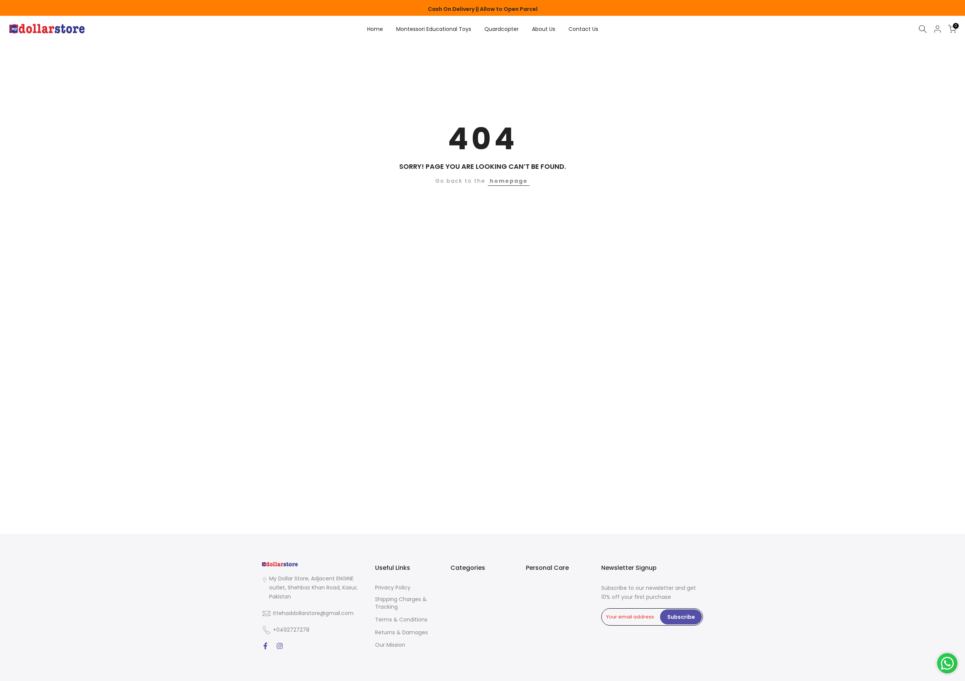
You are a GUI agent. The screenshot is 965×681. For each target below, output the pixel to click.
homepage (509, 181)
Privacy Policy (393, 587)
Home (375, 29)
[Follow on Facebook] (265, 646)
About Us (543, 29)
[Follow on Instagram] (279, 646)
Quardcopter (501, 29)
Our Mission (390, 645)
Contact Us (583, 29)
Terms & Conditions (401, 619)
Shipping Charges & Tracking (401, 603)
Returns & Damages (401, 632)
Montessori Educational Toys (433, 29)
